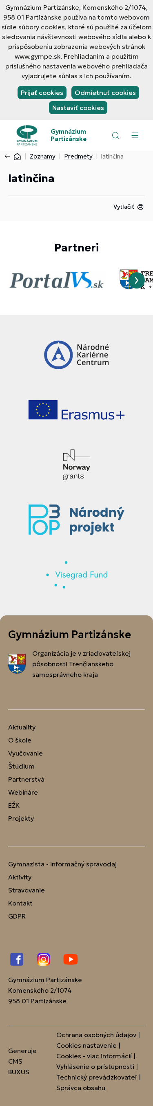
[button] (115, 135)
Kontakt (20, 903)
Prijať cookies (42, 92)
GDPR (17, 916)
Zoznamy (42, 156)
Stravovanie (26, 890)
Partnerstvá (26, 779)
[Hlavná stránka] (17, 156)
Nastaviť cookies (78, 108)
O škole (19, 740)
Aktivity (19, 877)
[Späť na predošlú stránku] (9, 156)
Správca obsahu (80, 1088)
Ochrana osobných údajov (96, 1035)
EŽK (14, 805)
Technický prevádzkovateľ (96, 1077)
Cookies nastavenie (86, 1045)
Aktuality (21, 727)
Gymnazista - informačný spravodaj (62, 864)
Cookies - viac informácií (94, 1056)
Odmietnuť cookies (105, 92)
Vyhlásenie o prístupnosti (95, 1066)
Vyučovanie (25, 753)
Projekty (21, 818)
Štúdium (21, 766)
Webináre (23, 792)
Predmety (78, 156)
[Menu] (134, 135)
